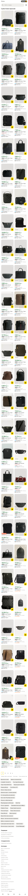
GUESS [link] (3, 30)
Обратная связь (4, 883)
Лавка (8, 894)
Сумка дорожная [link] (20, 259)
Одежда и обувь (4, 857)
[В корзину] (12, 25)
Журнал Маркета (4, 887)
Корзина (19, 894)
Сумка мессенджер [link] (7, 131)
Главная (3, 894)
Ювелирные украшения (6, 878)
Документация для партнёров (7, 836)
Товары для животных (5, 873)
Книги (2, 868)
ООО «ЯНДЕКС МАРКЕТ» (9, 889)
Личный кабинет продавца (6, 832)
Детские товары (4, 877)
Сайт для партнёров (5, 838)
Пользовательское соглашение (7, 881)
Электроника (4, 855)
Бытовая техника (4, 852)
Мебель (2, 850)
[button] (26, 5)
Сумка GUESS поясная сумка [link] (19, 715)
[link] (5, 779)
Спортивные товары (5, 871)
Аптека (2, 860)
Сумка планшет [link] (19, 412)
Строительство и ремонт (6, 875)
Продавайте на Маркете (6, 834)
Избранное (14, 894)
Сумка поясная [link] (6, 106)
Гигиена (2, 853)
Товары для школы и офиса (6, 869)
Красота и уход (4, 862)
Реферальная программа (6, 843)
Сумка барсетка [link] (6, 208)
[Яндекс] (10, 891)
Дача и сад (3, 866)
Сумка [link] (4, 55)
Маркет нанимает (4, 885)
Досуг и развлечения (5, 848)
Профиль (25, 894)
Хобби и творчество (5, 864)
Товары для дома (4, 859)
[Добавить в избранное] (12, 12)
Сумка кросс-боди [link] (7, 30)
